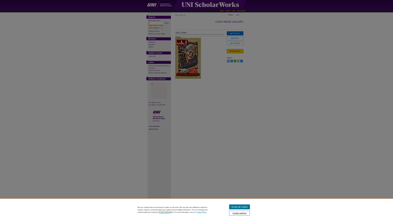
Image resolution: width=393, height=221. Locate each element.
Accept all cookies (239, 207)
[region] (196, 209)
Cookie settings (165, 212)
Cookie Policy (201, 212)
